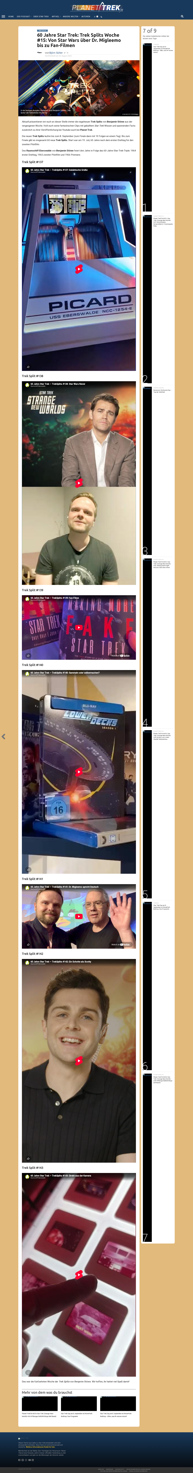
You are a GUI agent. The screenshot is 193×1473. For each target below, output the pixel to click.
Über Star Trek (41, 16)
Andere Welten (70, 16)
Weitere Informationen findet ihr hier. (40, 1447)
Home (11, 16)
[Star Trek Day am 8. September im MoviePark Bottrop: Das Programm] (79, 1396)
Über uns (101, 1469)
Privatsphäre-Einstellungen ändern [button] (138, 1469)
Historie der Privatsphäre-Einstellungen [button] (113, 1471)
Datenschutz (119, 1469)
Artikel (55, 16)
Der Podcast (23, 16)
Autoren (86, 16)
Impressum (109, 1469)
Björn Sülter (56, 52)
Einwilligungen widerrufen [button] (138, 1471)
